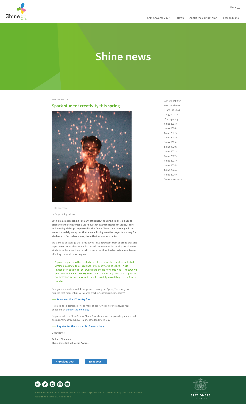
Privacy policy (98, 393)
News (180, 18)
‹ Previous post (65, 361)
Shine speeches (172, 179)
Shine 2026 (170, 174)
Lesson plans (231, 18)
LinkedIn (38, 384)
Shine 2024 (170, 165)
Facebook (52, 384)
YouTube (67, 384)
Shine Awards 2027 (158, 18)
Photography (171, 119)
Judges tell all (171, 114)
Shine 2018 (170, 137)
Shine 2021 (170, 151)
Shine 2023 (170, 160)
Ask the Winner (172, 105)
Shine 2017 (170, 133)
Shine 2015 (170, 123)
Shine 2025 (170, 169)
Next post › (95, 361)
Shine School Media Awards (16, 11)
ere (80, 326)
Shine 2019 (170, 142)
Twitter (45, 384)
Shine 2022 (170, 156)
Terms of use (113, 393)
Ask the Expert (172, 100)
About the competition (203, 18)
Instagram (60, 384)
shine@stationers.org (77, 309)
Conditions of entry (132, 393)
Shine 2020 (170, 146)
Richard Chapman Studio (59, 397)
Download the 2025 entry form (74, 299)
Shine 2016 (170, 128)
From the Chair (172, 109)
